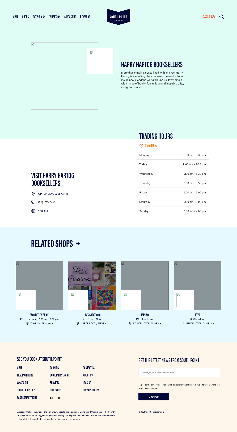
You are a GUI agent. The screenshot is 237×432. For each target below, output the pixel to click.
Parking (54, 367)
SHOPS (25, 16)
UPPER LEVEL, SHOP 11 (53, 194)
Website (43, 211)
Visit (19, 367)
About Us (88, 375)
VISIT (15, 16)
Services (55, 382)
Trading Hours (25, 375)
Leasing (87, 382)
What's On (54, 16)
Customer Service (60, 375)
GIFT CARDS (55, 389)
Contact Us (70, 16)
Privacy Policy (91, 389)
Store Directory (26, 389)
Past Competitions (27, 397)
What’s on (22, 382)
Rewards (85, 16)
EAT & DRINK (39, 16)
